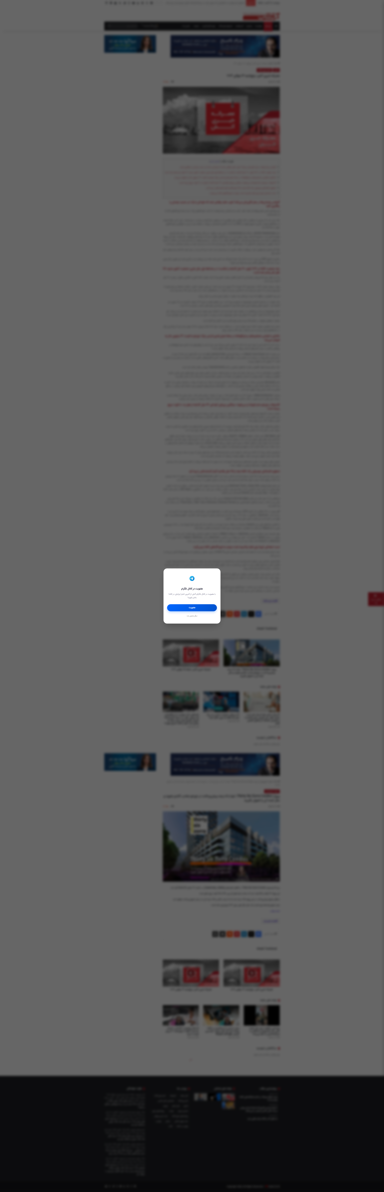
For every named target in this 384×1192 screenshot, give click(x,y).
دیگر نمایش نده (192, 616)
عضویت (192, 607)
